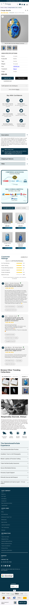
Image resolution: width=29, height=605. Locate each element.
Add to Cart (7, 227)
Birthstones (4, 519)
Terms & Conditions (5, 545)
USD (27, 4)
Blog (2, 511)
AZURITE (24, 376)
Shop (6, 7)
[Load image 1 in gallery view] (3, 47)
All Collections (4, 514)
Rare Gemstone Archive (6, 503)
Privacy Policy (4, 548)
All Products (6, 376)
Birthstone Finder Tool (6, 517)
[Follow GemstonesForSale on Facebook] (1, 566)
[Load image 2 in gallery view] (9, 47)
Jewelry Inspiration (5, 524)
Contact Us (3, 500)
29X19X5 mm (16, 66)
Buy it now (21, 78)
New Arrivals (4, 522)
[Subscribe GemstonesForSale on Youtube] (9, 566)
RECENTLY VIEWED (21, 208)
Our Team (3, 496)
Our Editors (3, 498)
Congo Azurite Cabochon (20, 244)
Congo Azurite (7, 223)
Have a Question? (14, 89)
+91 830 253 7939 (7, 562)
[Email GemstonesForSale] (5, 566)
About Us (3, 494)
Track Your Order (5, 536)
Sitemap (3, 530)
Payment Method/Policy (6, 541)
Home (2, 7)
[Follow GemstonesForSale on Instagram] (3, 566)
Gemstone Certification (6, 550)
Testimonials (4, 505)
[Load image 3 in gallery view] (14, 47)
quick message (8, 153)
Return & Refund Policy (6, 543)
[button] (18, 4)
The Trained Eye (5, 527)
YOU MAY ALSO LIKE (8, 208)
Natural (15, 69)
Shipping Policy (4, 539)
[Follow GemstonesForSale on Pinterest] (7, 566)
